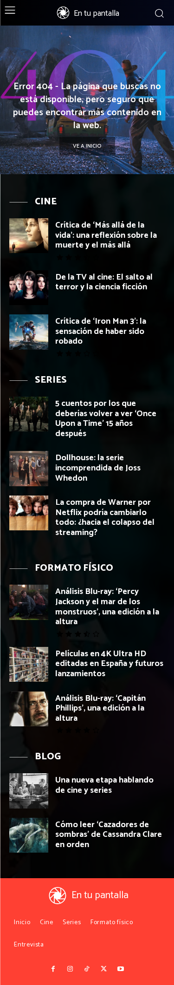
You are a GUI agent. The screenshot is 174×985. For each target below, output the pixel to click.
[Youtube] (120, 969)
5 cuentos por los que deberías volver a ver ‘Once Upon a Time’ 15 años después (105, 419)
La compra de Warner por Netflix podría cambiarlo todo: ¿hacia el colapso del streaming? (105, 518)
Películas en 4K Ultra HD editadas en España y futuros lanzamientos (109, 664)
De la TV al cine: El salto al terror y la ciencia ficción (104, 282)
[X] (104, 969)
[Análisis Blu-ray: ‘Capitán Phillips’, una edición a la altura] (28, 708)
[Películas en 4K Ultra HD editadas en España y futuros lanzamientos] (28, 664)
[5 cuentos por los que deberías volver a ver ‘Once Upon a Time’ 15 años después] (28, 414)
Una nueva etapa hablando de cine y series (104, 785)
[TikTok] (86, 969)
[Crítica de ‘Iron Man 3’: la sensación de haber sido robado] (28, 331)
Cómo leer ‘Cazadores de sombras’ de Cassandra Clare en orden (108, 835)
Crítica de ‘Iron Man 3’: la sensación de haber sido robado (100, 331)
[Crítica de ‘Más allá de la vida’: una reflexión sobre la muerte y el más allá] (28, 235)
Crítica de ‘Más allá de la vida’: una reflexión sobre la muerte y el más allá (106, 235)
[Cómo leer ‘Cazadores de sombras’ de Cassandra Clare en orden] (28, 835)
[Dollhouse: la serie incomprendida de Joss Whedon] (28, 468)
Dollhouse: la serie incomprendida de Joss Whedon (98, 468)
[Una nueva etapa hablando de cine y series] (28, 790)
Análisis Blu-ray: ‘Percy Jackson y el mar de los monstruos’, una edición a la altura (107, 607)
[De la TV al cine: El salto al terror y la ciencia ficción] (28, 287)
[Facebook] (53, 969)
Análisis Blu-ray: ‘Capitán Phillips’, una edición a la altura (100, 708)
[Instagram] (70, 969)
